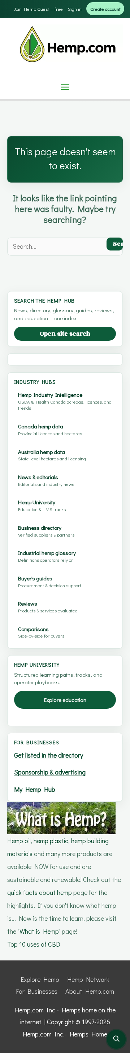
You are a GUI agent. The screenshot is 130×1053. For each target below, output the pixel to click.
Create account (105, 9)
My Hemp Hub (34, 789)
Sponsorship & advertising (50, 772)
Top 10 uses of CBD (33, 944)
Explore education (65, 699)
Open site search (65, 334)
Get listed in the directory (48, 755)
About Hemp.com (89, 991)
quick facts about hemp (39, 892)
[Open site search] (116, 1039)
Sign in (75, 9)
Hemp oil (19, 840)
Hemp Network (88, 979)
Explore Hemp (40, 979)
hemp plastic (51, 840)
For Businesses (36, 991)
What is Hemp (39, 931)
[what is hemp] (61, 817)
